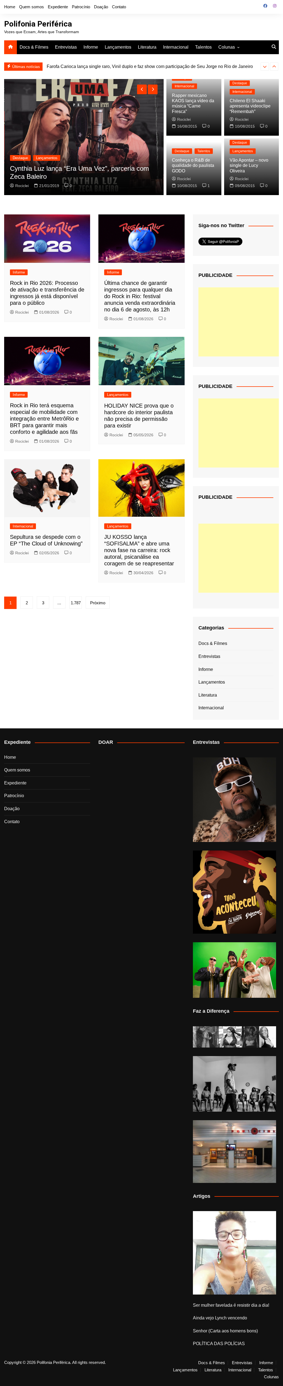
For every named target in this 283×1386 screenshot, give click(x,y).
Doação (101, 6)
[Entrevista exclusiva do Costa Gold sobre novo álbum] (234, 970)
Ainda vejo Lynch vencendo (220, 1318)
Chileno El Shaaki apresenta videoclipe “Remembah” (250, 106)
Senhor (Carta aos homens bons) (225, 1331)
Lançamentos (118, 47)
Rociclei (22, 185)
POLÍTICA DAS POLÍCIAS (219, 1343)
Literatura (147, 47)
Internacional (175, 47)
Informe (90, 47)
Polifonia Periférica (38, 23)
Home (9, 6)
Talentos (203, 47)
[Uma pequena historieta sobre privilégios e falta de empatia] (234, 1252)
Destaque (20, 158)
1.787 (76, 602)
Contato (119, 6)
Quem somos (31, 6)
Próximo (97, 602)
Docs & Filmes (34, 47)
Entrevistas (66, 47)
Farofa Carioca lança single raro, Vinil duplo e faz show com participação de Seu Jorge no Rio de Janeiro (150, 66)
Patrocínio (81, 6)
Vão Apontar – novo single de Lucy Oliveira (249, 165)
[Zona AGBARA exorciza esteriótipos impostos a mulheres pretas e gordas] (234, 1037)
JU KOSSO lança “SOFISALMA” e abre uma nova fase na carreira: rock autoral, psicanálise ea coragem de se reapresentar (139, 550)
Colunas (226, 47)
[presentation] (265, 66)
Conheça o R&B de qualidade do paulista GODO (193, 165)
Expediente (58, 6)
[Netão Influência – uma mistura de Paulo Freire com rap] (234, 1084)
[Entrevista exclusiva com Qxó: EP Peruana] (234, 799)
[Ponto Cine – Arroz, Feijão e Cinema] (234, 1151)
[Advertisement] (239, 321)
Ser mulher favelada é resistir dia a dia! (231, 1305)
